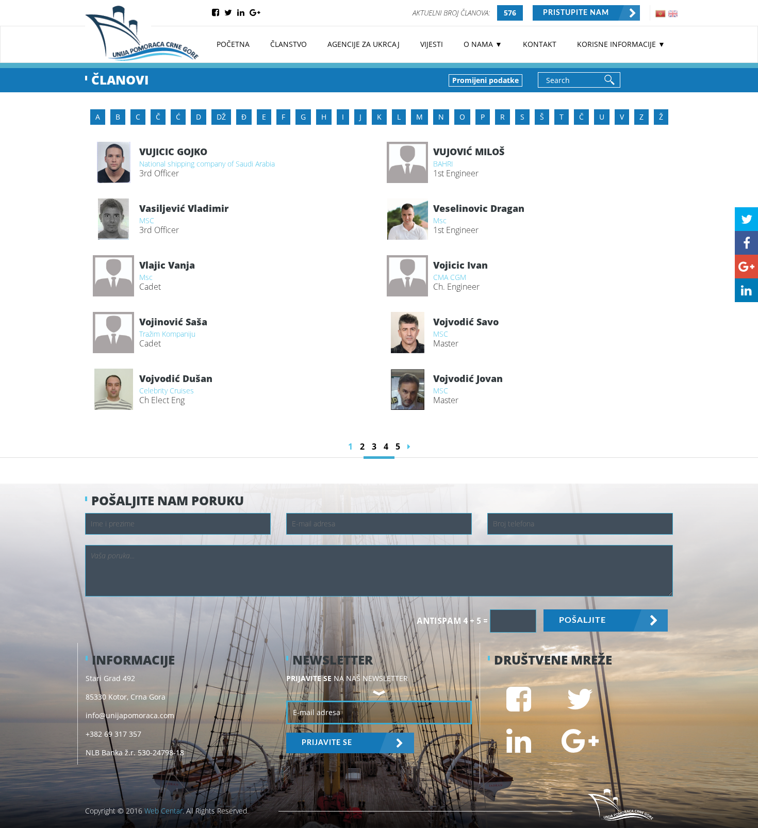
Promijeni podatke (485, 80)
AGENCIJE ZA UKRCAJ (363, 44)
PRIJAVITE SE (327, 743)
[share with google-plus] (746, 266)
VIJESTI (431, 44)
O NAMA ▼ (483, 44)
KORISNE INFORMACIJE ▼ (621, 44)
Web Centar (163, 811)
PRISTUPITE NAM (576, 12)
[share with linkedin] (746, 290)
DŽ (221, 117)
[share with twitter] (746, 219)
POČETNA (233, 44)
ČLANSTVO (288, 44)
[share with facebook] (746, 243)
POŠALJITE (582, 620)
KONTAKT (539, 44)
